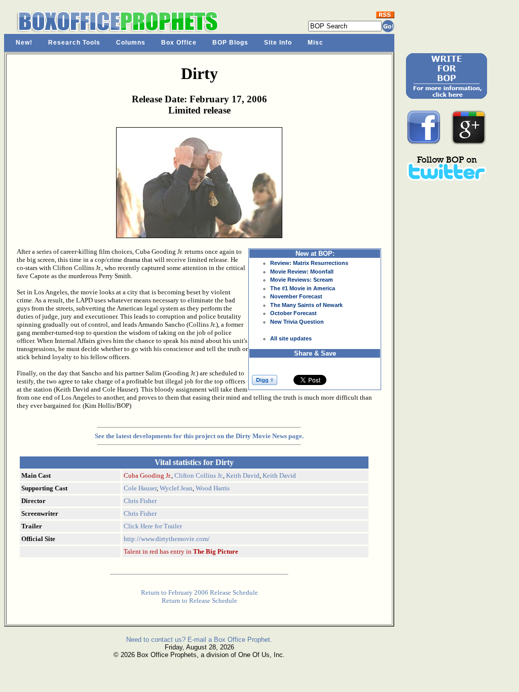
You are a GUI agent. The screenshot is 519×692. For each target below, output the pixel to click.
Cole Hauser (140, 488)
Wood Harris (213, 488)
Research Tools (74, 42)
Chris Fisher (140, 501)
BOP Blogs (230, 42)
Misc (315, 42)
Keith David (243, 475)
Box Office (179, 42)
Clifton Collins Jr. (198, 475)
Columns (130, 42)
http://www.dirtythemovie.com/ (167, 539)
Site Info (278, 42)
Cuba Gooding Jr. (147, 475)
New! (24, 42)
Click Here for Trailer (153, 526)
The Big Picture (215, 551)
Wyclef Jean (176, 488)
